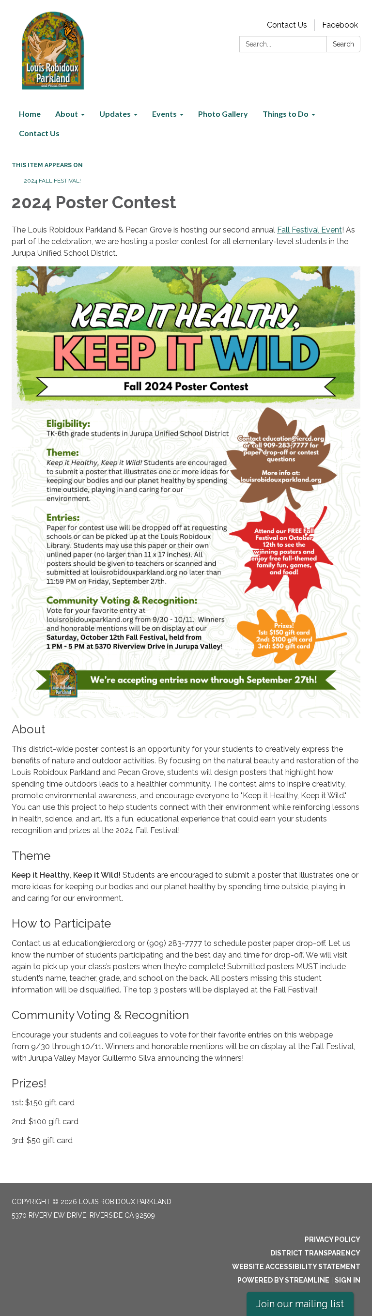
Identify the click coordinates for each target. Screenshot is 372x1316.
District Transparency (315, 1253)
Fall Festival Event (309, 229)
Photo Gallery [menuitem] (223, 113)
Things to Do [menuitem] (286, 113)
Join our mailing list (300, 1304)
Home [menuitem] (30, 113)
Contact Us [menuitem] (39, 133)
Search (343, 44)
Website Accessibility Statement (296, 1266)
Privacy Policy (332, 1239)
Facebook (340, 25)
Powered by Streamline (283, 1280)
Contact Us (287, 25)
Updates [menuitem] (115, 113)
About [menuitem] (66, 113)
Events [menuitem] (164, 113)
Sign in (347, 1280)
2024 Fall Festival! (52, 180)
